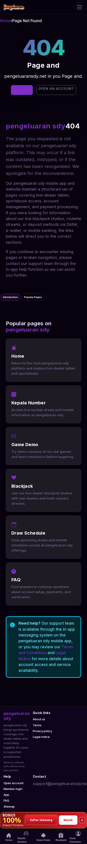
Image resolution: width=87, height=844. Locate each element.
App (6, 794)
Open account (13, 783)
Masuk (68, 820)
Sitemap (9, 806)
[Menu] (79, 7)
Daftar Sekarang (41, 820)
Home (5, 21)
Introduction (10, 297)
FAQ (6, 800)
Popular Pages (33, 297)
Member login (13, 789)
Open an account (56, 88)
